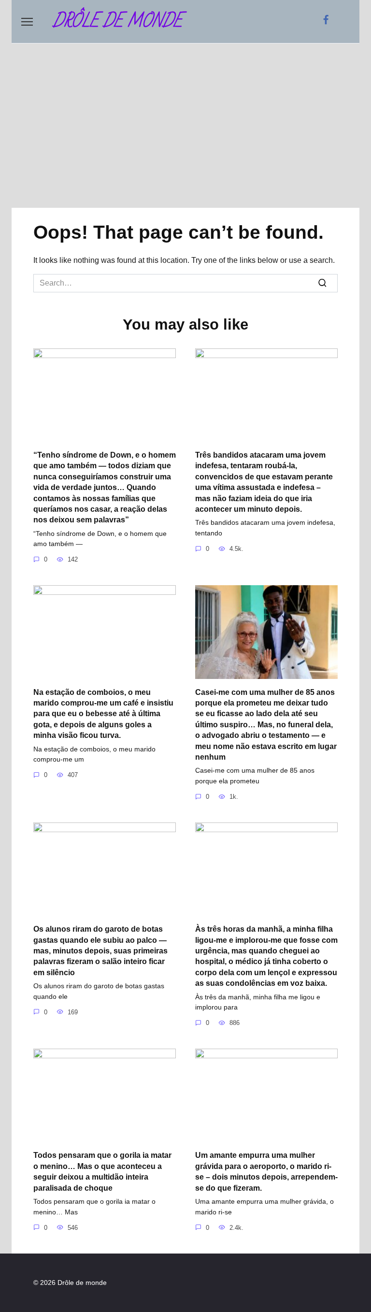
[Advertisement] (185, 125)
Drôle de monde (118, 21)
